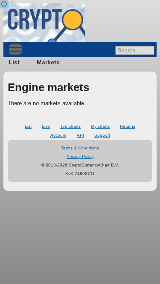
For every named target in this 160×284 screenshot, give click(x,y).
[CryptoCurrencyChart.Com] (44, 22)
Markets (48, 62)
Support (102, 135)
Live (46, 126)
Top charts (70, 126)
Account (58, 135)
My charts (100, 126)
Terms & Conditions (80, 148)
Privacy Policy (80, 156)
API (80, 135)
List (14, 62)
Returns (127, 126)
